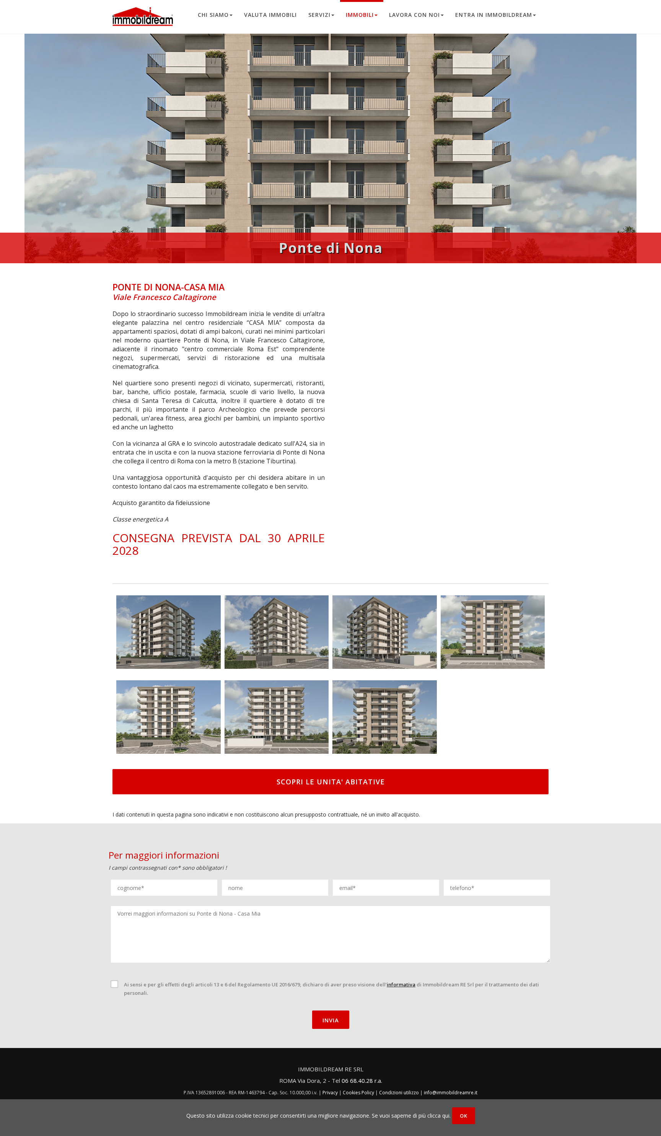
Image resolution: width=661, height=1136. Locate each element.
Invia (330, 1020)
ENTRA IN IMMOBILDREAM (493, 14)
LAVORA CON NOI (414, 14)
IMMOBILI (360, 14)
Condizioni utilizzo (399, 1092)
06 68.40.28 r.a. (362, 1080)
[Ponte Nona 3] (384, 631)
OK (463, 1115)
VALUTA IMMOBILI (270, 14)
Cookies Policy (358, 1092)
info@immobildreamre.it (450, 1092)
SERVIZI (319, 14)
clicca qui (438, 1115)
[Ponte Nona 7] (384, 716)
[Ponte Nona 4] (493, 631)
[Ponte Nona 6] (277, 716)
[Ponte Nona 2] (277, 631)
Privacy (330, 1092)
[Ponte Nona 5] (168, 716)
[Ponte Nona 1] (168, 631)
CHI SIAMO (213, 14)
